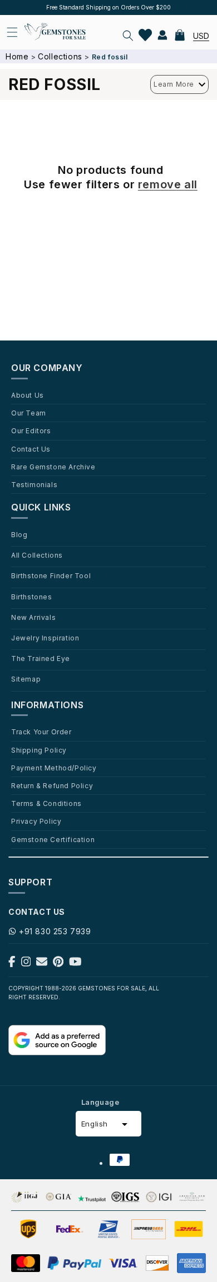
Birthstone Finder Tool (51, 575)
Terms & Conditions (46, 803)
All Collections (37, 555)
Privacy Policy (36, 821)
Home (17, 56)
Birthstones (31, 596)
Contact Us (31, 449)
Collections (60, 56)
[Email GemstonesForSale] (41, 964)
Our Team (28, 413)
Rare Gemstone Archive (53, 466)
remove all (168, 184)
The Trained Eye (40, 658)
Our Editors (31, 430)
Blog (19, 534)
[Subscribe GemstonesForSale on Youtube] (75, 964)
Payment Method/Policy (54, 768)
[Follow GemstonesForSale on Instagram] (26, 964)
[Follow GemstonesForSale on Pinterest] (58, 964)
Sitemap (26, 679)
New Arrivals (33, 617)
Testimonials (34, 484)
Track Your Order (41, 731)
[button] (128, 35)
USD (201, 36)
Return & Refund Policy (52, 785)
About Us (27, 395)
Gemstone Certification (53, 839)
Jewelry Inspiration (45, 638)
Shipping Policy (39, 750)
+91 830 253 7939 (55, 931)
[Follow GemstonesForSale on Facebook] (12, 964)
